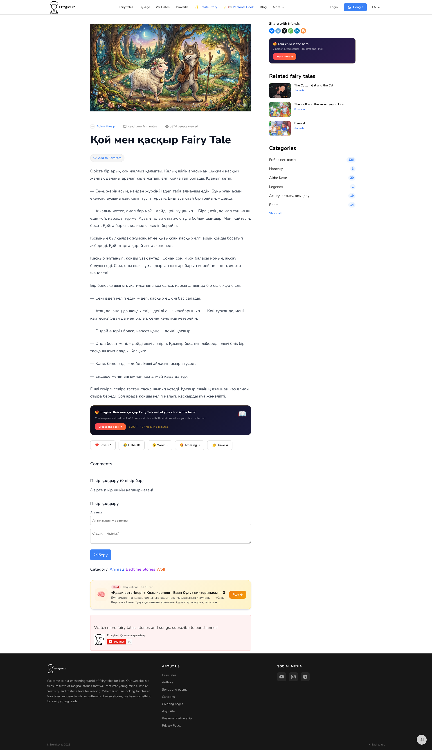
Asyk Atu (168, 711)
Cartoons (168, 697)
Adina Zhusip (106, 126)
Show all (275, 213)
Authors (167, 682)
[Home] (63, 7)
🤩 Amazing (190, 445)
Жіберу (101, 555)
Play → (238, 594)
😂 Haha (131, 445)
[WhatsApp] (290, 31)
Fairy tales (169, 675)
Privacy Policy (171, 725)
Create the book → (110, 427)
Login (334, 7)
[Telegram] (278, 31)
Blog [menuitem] (263, 7)
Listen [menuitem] (165, 7)
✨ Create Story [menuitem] (206, 7)
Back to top (378, 744)
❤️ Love (103, 445)
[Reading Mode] (422, 740)
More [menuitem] (277, 7)
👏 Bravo (220, 445)
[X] (284, 31)
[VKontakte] (271, 31)
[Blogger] (303, 31)
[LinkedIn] (297, 31)
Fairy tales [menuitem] (126, 7)
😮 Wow (159, 445)
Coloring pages (172, 704)
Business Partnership (177, 718)
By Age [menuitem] (145, 7)
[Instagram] (293, 676)
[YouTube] (281, 676)
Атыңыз (96, 512)
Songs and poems (174, 689)
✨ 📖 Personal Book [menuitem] (238, 7)
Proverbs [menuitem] (182, 7)
